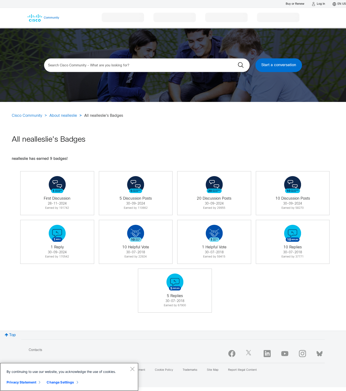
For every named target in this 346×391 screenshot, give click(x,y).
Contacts (35, 350)
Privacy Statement (21, 382)
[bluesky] (319, 352)
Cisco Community (27, 115)
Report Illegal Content (242, 370)
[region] (69, 377)
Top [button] (12, 335)
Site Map (212, 370)
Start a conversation (278, 65)
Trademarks (190, 370)
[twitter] (249, 353)
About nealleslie (63, 115)
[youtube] (284, 353)
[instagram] (302, 353)
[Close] (132, 369)
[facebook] (231, 353)
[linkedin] (267, 353)
